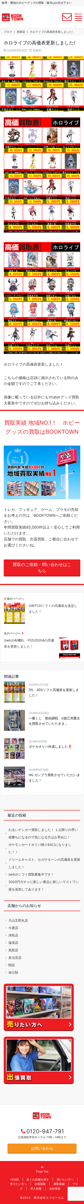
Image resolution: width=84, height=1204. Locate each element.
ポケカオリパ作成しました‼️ (50, 746)
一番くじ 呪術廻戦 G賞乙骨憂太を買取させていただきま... (54, 720)
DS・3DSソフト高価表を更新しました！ (54, 692)
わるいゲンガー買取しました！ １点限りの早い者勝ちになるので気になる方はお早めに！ (43, 833)
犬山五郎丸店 (18, 920)
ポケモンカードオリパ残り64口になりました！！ (39, 848)
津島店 (13, 935)
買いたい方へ (65, 1179)
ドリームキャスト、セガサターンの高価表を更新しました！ (44, 863)
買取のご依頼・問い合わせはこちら (42, 567)
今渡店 (13, 928)
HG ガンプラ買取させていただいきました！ (54, 777)
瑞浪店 (13, 943)
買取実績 (59, 1184)
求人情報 (36, 1188)
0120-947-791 (45, 1131)
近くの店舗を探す (38, 1179)
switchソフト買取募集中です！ (31, 874)
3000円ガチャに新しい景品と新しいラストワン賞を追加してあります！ (43, 885)
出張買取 (40, 1184)
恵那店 (37, 50)
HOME (14, 1179)
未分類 (13, 972)
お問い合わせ (42, 1148)
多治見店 (14, 957)
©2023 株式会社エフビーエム (42, 1197)
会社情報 (54, 1188)
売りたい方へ (18, 1184)
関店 (11, 965)
